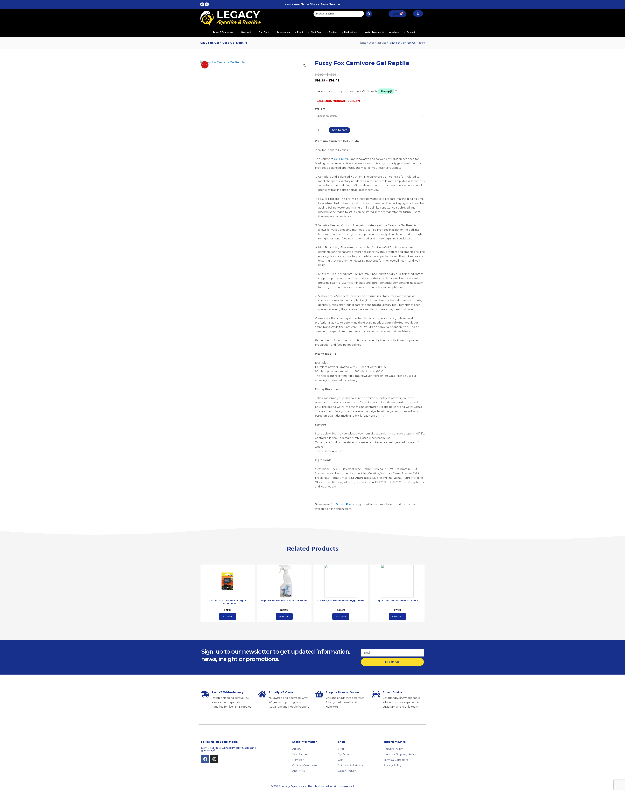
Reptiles (381, 42)
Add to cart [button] (227, 616)
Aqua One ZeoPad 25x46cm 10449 (340, 600)
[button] (304, 66)
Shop (372, 42)
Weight (320, 108)
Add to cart (339, 130)
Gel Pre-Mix (341, 159)
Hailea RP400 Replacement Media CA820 (397, 600)
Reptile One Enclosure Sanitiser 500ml (228, 600)
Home (362, 42)
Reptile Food (344, 504)
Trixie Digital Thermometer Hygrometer (284, 600)
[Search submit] (369, 13)
